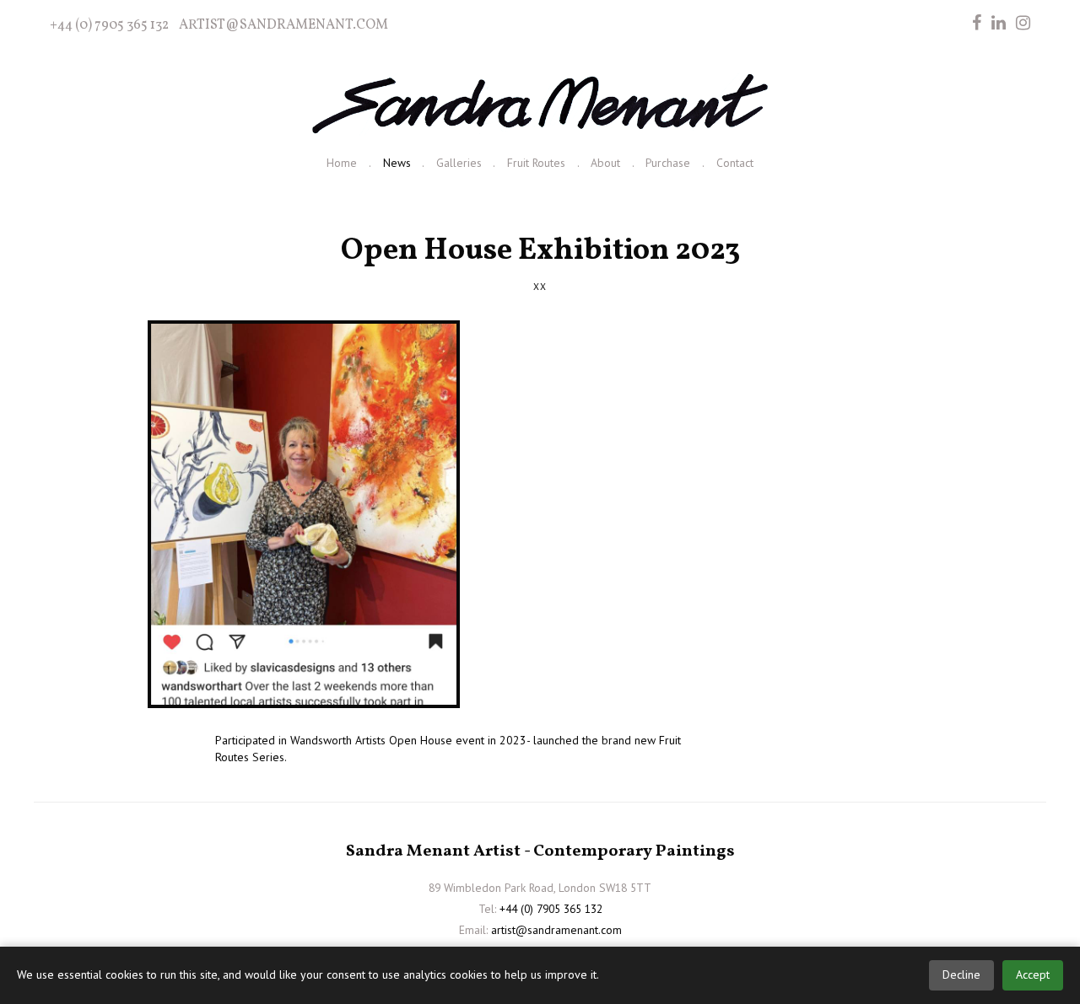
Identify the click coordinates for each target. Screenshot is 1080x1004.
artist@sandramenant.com (283, 25)
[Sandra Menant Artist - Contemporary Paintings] (540, 104)
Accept (1033, 974)
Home (342, 162)
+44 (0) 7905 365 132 (109, 25)
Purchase (667, 162)
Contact (734, 162)
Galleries (459, 162)
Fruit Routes (536, 162)
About (605, 162)
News (397, 162)
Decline (961, 974)
